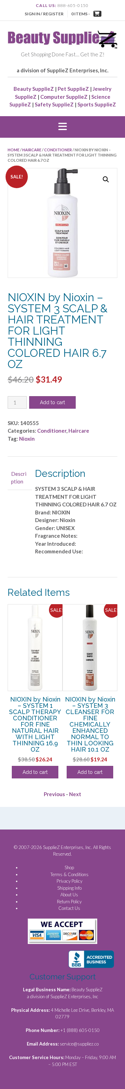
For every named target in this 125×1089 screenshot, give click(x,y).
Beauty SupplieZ (34, 89)
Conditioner (58, 149)
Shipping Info (69, 888)
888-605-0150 (73, 5)
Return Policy (69, 901)
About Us (69, 894)
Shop (69, 867)
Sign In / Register (44, 13)
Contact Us (69, 908)
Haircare (31, 149)
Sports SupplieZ (96, 104)
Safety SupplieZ (54, 104)
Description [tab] (18, 478)
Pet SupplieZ (73, 89)
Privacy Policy (69, 881)
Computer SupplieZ (64, 97)
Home (13, 149)
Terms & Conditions (69, 874)
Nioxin (27, 438)
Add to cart (52, 402)
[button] (62, 127)
